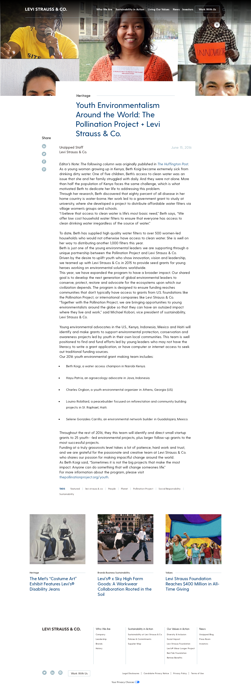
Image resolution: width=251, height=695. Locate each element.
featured (75, 488)
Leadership (101, 639)
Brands (99, 643)
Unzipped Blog (206, 634)
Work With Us (207, 9)
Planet (124, 488)
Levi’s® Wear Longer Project (181, 648)
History (99, 648)
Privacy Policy (180, 673)
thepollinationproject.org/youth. (84, 477)
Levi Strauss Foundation (178, 643)
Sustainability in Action (130, 9)
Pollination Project (143, 488)
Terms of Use (197, 673)
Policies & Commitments (139, 639)
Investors (187, 9)
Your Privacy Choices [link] (123, 682)
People (112, 488)
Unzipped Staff (71, 147)
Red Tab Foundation (177, 653)
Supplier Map (134, 643)
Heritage (83, 95)
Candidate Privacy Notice (156, 673)
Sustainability (66, 494)
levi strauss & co (94, 488)
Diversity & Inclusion (176, 634)
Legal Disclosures (130, 673)
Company (100, 634)
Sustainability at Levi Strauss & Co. (145, 634)
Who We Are (104, 9)
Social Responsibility (170, 488)
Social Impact (173, 639)
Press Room (204, 639)
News (176, 9)
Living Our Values (158, 9)
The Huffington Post (172, 164)
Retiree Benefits (174, 657)
